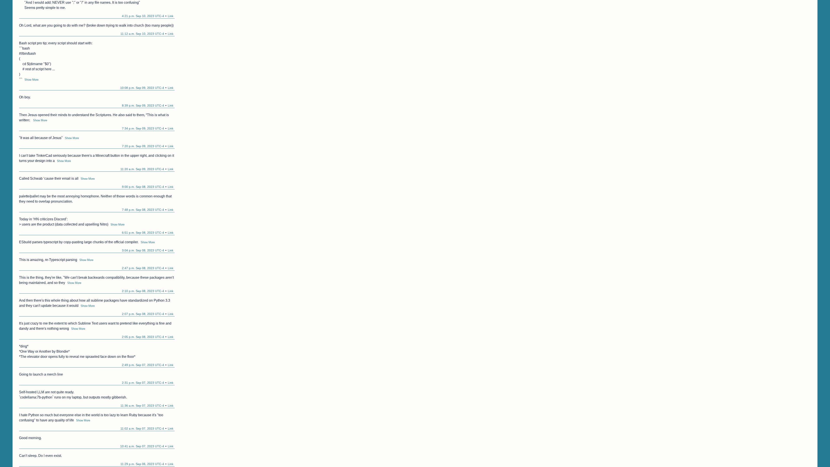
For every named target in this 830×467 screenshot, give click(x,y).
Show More (31, 79)
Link (170, 16)
